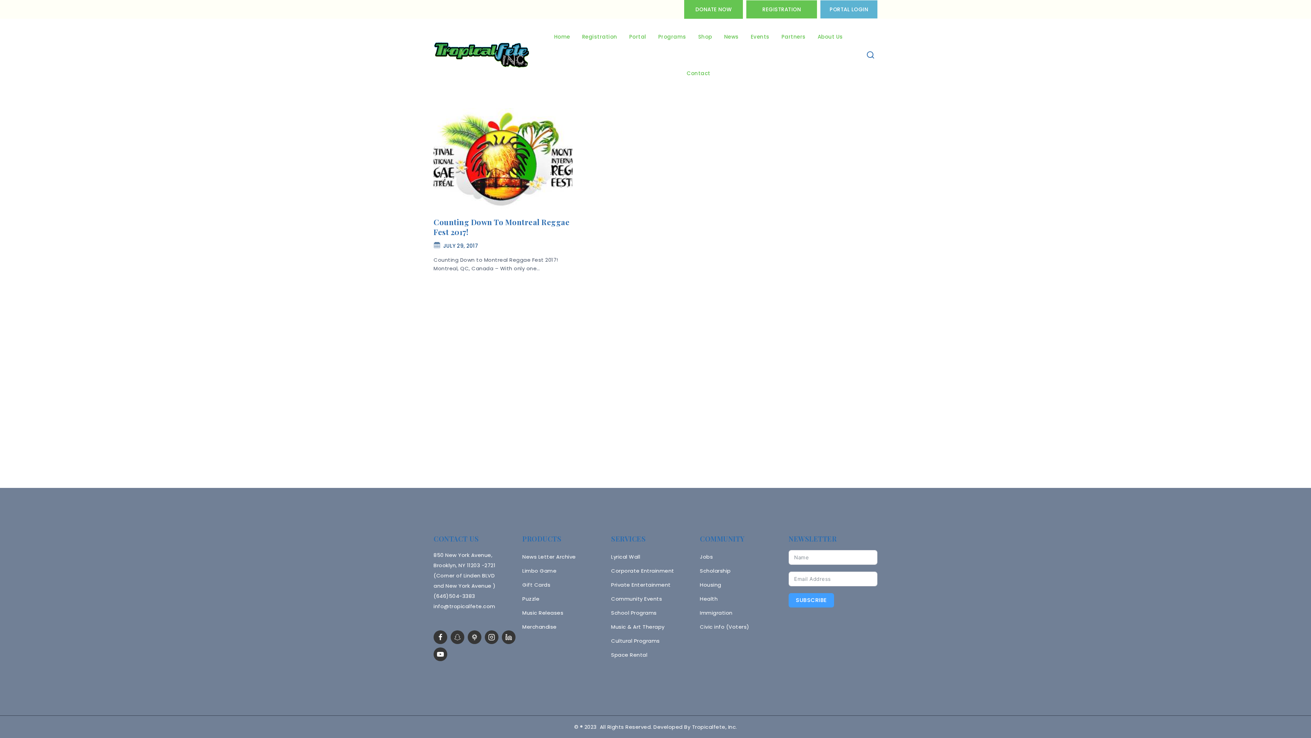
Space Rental (629, 654)
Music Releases (542, 612)
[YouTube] (440, 654)
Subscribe (811, 600)
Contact (698, 73)
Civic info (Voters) (724, 626)
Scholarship (715, 570)
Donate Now (713, 9)
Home (562, 36)
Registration (781, 9)
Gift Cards (536, 584)
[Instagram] (491, 637)
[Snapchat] (457, 637)
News (731, 36)
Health (709, 598)
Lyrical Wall (625, 556)
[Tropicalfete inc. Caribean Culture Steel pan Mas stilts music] (482, 55)
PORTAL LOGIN (849, 9)
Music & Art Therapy (638, 626)
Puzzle (530, 598)
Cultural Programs (635, 640)
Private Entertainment (641, 584)
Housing (710, 584)
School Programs (634, 612)
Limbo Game (539, 570)
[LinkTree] (474, 637)
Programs (672, 36)
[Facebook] (440, 637)
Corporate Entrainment (642, 570)
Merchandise (539, 626)
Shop (705, 36)
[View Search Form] (871, 55)
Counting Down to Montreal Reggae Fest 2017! (501, 227)
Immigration (716, 612)
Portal (637, 36)
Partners (793, 36)
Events (760, 36)
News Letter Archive (549, 556)
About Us (830, 36)
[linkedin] (509, 637)
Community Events (636, 598)
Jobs (706, 556)
